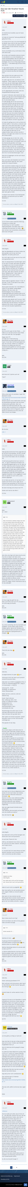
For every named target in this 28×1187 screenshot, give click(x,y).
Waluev (5, 1111)
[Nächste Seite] (16, 1167)
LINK (3, 432)
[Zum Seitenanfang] (25, 1184)
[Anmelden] (22, 2)
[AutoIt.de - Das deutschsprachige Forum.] (2, 2)
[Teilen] (25, 15)
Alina (16, 204)
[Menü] (26, 2)
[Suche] (18, 2)
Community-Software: (14, 1184)
